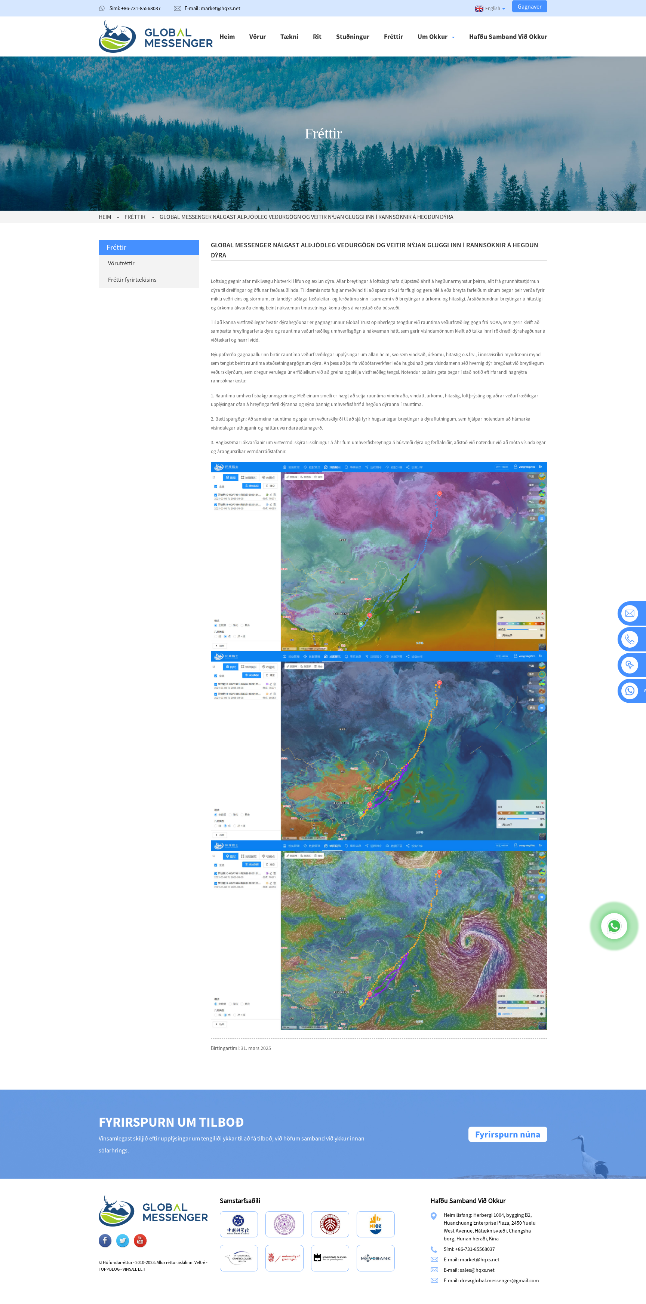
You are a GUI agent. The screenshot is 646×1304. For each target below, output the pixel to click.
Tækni (289, 36)
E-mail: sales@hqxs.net (469, 1270)
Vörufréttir (121, 263)
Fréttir (393, 36)
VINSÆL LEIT (134, 1269)
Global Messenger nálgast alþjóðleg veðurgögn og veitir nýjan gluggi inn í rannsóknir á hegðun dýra (306, 216)
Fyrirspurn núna (508, 1134)
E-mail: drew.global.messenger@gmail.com (491, 1280)
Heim (227, 36)
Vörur (257, 36)
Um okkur (432, 36)
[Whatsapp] (614, 926)
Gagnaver (530, 6)
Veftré (199, 1262)
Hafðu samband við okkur (508, 36)
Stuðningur (352, 36)
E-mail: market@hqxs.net (212, 8)
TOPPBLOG (109, 1269)
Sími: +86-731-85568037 (135, 8)
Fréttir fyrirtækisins (132, 279)
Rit (317, 36)
